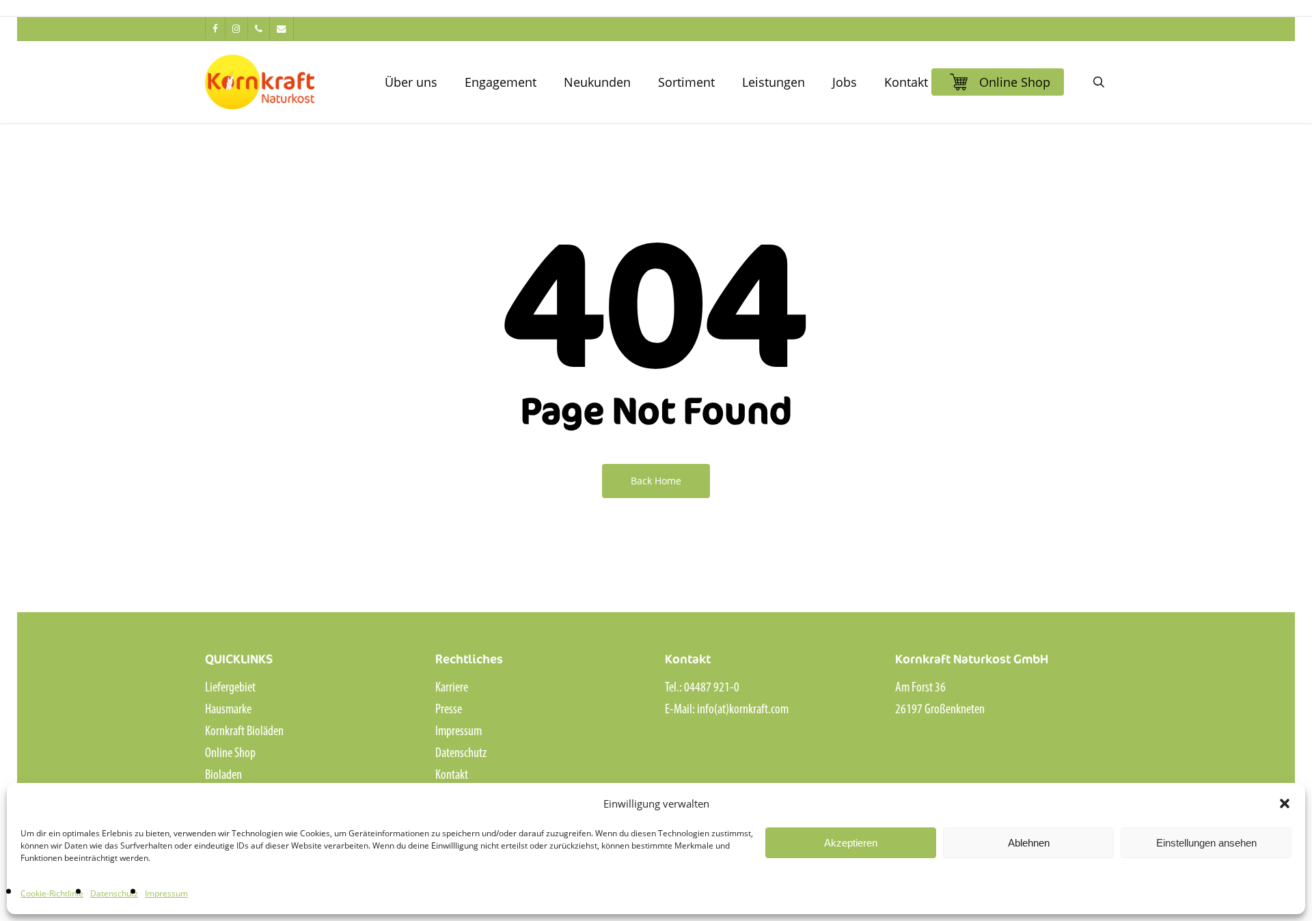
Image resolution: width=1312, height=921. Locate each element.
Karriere (451, 688)
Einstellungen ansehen (1206, 843)
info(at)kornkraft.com (743, 710)
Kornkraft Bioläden (244, 732)
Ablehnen (1029, 843)
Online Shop (230, 753)
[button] (1285, 803)
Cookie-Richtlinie (51, 893)
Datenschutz (114, 893)
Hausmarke (228, 710)
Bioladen (223, 775)
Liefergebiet (230, 688)
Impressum (166, 893)
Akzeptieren (850, 843)
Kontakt (451, 775)
